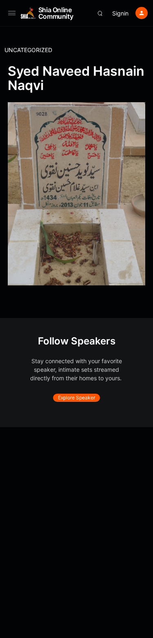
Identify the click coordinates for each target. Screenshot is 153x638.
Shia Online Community (55, 13)
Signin (120, 13)
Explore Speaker (76, 398)
